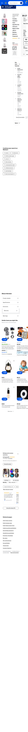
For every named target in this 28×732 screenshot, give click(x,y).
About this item (7, 293)
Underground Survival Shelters (9, 528)
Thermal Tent (6, 545)
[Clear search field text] (19, 3)
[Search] (21, 3)
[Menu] (2, 3)
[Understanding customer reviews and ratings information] (16, 460)
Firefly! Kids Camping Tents (8, 525)
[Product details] (18, 298)
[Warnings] (18, 316)
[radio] (14, 48)
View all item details (20, 117)
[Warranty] (17, 310)
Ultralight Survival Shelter (8, 533)
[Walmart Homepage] (6, 3)
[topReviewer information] (11, 500)
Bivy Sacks (5, 538)
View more (10, 411)
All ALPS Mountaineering (8, 530)
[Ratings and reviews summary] (18, 453)
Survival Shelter (6, 543)
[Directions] (18, 306)
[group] (18, 38)
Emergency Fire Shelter (8, 535)
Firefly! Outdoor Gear (7, 523)
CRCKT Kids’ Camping (7, 520)
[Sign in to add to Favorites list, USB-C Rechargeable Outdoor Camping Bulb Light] (14, 387)
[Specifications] (18, 302)
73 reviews (10, 458)
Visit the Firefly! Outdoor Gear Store (15, 15)
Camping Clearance (7, 548)
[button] (16, 64)
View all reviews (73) (10, 508)
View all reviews (7, 464)
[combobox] (15, 3)
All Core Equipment (7, 540)
